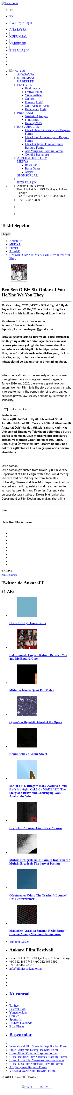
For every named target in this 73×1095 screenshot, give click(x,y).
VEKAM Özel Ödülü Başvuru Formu (32, 1070)
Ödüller (14, 1016)
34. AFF (14, 251)
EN (11, 16)
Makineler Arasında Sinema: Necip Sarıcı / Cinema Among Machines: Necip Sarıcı (37, 932)
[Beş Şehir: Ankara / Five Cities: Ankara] (27, 820)
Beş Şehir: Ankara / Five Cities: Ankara (35, 828)
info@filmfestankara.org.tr (25, 968)
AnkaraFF (15, 240)
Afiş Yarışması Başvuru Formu (28, 1067)
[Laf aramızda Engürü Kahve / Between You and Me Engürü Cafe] (27, 647)
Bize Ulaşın (16, 1026)
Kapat (6, 234)
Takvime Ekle (18, 409)
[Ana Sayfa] (10, 3)
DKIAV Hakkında (20, 1023)
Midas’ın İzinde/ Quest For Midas (31, 690)
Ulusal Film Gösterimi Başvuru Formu (33, 1053)
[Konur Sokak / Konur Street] (27, 746)
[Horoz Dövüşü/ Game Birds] (27, 615)
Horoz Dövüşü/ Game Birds (27, 623)
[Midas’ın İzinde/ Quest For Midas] (27, 682)
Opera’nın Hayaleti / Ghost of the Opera (35, 722)
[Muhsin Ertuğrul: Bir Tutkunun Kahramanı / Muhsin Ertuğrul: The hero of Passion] (27, 852)
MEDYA (15, 244)
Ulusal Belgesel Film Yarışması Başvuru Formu (38, 1056)
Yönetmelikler (18, 1012)
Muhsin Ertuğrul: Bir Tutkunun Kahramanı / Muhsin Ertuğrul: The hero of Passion (39, 861)
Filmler (13, 247)
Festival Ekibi (17, 1009)
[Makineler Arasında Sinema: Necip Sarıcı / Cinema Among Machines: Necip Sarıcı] (27, 923)
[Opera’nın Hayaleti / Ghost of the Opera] (27, 714)
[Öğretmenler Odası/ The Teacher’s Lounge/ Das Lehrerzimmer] (27, 887)
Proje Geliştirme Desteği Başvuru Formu (34, 1049)
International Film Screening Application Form (38, 1046)
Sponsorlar (16, 1019)
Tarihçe (13, 1005)
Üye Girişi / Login (20, 23)
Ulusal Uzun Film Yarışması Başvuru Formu (36, 1060)
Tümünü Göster (19, 941)
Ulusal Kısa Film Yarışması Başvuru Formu (36, 1063)
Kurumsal (19, 993)
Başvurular (20, 1034)
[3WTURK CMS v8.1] (37, 1087)
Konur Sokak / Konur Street (28, 754)
